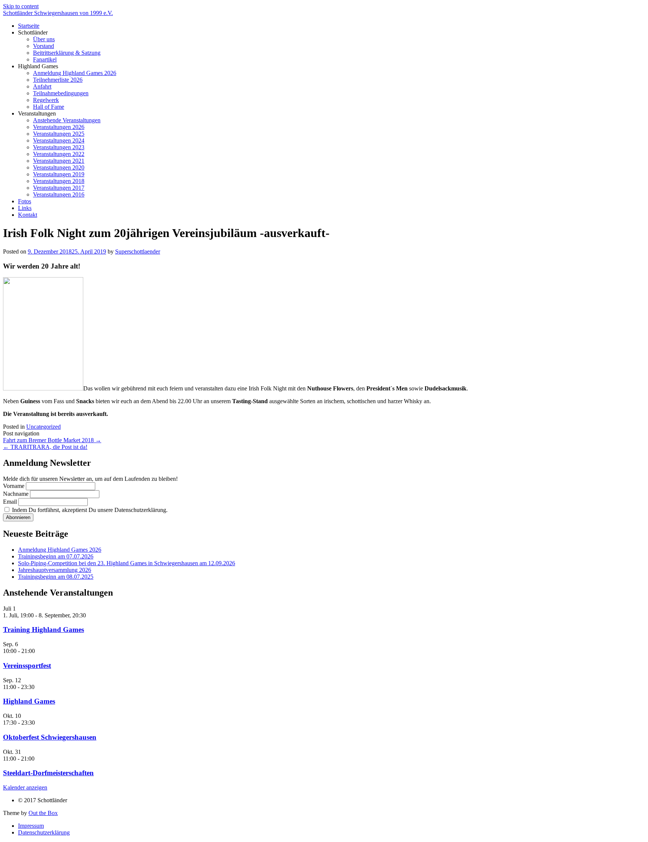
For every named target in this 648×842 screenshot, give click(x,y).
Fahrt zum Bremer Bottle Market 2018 (52, 440)
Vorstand (43, 46)
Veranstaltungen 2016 (58, 194)
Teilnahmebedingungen (60, 93)
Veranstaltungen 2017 (58, 188)
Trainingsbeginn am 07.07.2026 (55, 556)
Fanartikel (45, 59)
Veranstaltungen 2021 (58, 161)
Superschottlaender (137, 251)
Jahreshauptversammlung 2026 (54, 570)
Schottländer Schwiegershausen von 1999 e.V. (58, 13)
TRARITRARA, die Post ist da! (45, 447)
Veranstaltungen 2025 (58, 134)
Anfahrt (42, 86)
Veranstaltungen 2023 (58, 147)
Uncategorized (43, 426)
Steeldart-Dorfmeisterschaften (48, 773)
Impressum (31, 825)
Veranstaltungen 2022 (58, 154)
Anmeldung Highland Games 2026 (74, 73)
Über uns (44, 39)
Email (10, 501)
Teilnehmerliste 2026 (57, 80)
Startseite (28, 26)
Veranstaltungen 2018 (58, 181)
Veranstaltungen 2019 (58, 174)
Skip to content (21, 6)
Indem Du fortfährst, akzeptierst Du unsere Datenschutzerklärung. (89, 510)
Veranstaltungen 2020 (58, 167)
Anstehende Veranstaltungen (66, 120)
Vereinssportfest (27, 665)
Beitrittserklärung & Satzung (66, 53)
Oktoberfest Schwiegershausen (49, 737)
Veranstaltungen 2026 (58, 127)
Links (25, 208)
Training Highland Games (43, 629)
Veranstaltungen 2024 (58, 140)
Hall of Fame (48, 107)
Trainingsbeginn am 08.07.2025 (55, 576)
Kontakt (27, 215)
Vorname (13, 486)
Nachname (15, 494)
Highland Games (29, 701)
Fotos (24, 201)
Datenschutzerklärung (44, 832)
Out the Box (43, 813)
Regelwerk (46, 100)
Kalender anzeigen (25, 787)
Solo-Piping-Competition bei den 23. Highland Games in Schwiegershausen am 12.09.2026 (126, 563)
